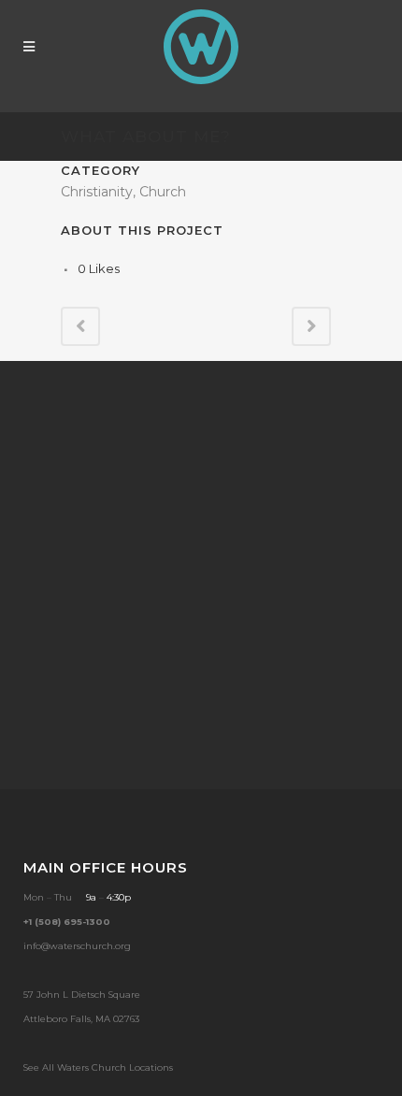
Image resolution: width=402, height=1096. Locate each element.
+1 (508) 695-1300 (66, 921)
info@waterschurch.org (77, 946)
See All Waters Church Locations (98, 1067)
